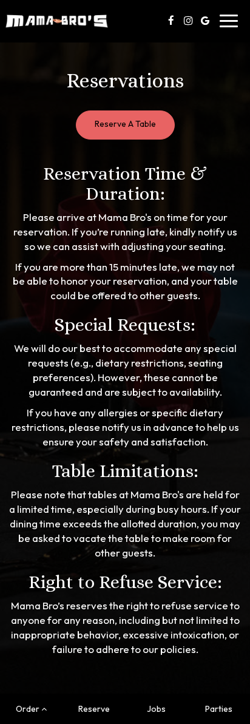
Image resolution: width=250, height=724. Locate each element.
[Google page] (205, 20)
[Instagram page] (188, 20)
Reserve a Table (125, 123)
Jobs (156, 708)
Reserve (94, 708)
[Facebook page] (171, 20)
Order (28, 708)
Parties (218, 708)
